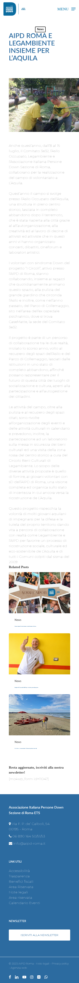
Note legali (18, 892)
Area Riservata (21, 887)
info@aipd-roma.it (29, 843)
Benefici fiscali (21, 881)
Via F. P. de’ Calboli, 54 (31, 824)
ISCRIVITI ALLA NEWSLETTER (39, 935)
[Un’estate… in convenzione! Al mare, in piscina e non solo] (39, 724)
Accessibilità (19, 871)
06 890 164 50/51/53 (28, 836)
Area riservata (20, 897)
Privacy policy (60, 963)
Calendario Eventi (24, 903)
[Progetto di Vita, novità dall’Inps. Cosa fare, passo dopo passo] (39, 663)
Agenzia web (19, 967)
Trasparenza (19, 876)
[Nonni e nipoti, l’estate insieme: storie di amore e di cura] (39, 602)
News (40, 29)
